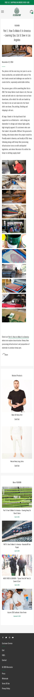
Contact (4, 660)
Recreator (10, 667)
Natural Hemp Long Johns (17, 461)
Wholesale (5, 678)
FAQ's (3, 655)
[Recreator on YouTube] (13, 637)
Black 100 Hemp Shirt (17, 415)
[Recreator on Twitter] (6, 637)
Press (3, 673)
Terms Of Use (6, 683)
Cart (3, 650)
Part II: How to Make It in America (18, 337)
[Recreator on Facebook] (3, 637)
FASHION (17, 25)
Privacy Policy (6, 688)
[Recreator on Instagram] (9, 637)
